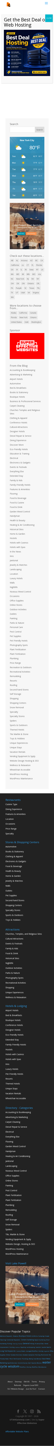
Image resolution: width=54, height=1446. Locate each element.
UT (17, 292)
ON (23, 283)
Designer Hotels (17, 431)
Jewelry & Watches (18, 565)
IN (26, 269)
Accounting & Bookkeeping (22, 370)
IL (21, 269)
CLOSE (49, 18)
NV (33, 279)
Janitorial (14, 560)
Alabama (15, 1336)
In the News (15, 551)
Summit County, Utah (24, 1363)
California (15, 265)
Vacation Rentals (17, 752)
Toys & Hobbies (17, 738)
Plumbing (14, 658)
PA (12, 288)
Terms (34, 1381)
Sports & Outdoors (19, 725)
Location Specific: (46, 1347)
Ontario (31, 283)
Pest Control (15, 631)
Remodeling (15, 676)
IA (17, 269)
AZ (31, 260)
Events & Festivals (18, 467)
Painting (13, 618)
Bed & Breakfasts (18, 387)
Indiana (17, 1347)
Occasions (14, 596)
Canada (33, 313)
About (10, 1381)
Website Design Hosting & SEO (24, 760)
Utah (23, 292)
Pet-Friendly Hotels (19, 640)
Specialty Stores (17, 716)
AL (17, 260)
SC (25, 288)
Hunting (12, 1347)
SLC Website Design (15, 1389)
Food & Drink (16, 507)
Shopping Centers (18, 703)
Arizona (24, 260)
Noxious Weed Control (20, 591)
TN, (38, 288)
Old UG (27, 1381)
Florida (39, 265)
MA (12, 274)
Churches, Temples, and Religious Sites (23, 933)
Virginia (36, 292)
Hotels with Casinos (19, 542)
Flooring (13, 493)
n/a (39, 274)
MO (33, 274)
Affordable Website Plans (17, 1431)
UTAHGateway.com (20, 1419)
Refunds (17, 1385)
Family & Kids (16, 480)
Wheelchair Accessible (20, 769)
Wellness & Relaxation (20, 765)
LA (42, 269)
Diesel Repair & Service (20, 435)
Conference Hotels (18, 422)
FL (32, 265)
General (26, 1343)
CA (42, 260)
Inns (12, 556)
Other (8, 1355)
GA (12, 269)
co (23, 265)
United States (16, 322)
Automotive (15, 383)
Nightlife (14, 587)
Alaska (13, 313)
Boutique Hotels (17, 396)
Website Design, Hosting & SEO (20, 1244)
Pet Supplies (15, 636)
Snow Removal (17, 707)
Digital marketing (40, 1340)
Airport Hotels (16, 379)
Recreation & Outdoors (21, 667)
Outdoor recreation (29, 1355)
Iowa (31, 269)
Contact (41, 1389)
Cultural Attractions (19, 427)
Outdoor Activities (18, 609)
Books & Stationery (19, 392)
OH (12, 283)
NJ (28, 279)
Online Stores (16, 605)
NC (12, 279)
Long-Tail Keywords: (8, 1351)
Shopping (14, 698)
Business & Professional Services (25, 401)
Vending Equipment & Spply (22, 756)
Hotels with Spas (17, 547)
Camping (41, 1336)
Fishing (9, 1344)
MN (28, 274)
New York (20, 279)
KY (37, 269)
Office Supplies (17, 600)
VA (29, 292)
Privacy (42, 1381)
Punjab (19, 288)
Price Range (15, 663)
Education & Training (19, 453)
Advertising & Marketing (21, 374)
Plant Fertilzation (17, 654)
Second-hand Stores (19, 689)
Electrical (14, 458)
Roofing (13, 685)
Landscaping (15, 569)
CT (28, 265)
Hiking (32, 1344)
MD (17, 274)
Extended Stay (16, 475)
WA (12, 297)
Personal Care (16, 627)
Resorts (13, 680)
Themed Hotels (17, 729)
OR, (38, 283)
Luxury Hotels (16, 578)
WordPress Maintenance (21, 778)
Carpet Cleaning (17, 405)
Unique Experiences (19, 743)
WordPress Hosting (19, 774)
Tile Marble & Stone (19, 734)
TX (12, 292)
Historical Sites (16, 529)
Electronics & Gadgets (20, 462)
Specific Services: (12, 1363)
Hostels (13, 538)
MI (23, 274)
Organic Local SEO (30, 1385)
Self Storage (15, 694)
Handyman (15, 516)
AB (12, 260)
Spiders (13, 720)
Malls (12, 582)
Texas (31, 288)
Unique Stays (16, 747)
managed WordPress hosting (34, 1351)
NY (38, 279)
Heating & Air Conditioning (22, 524)
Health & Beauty (17, 520)
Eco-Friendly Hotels (19, 449)
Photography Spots (19, 645)
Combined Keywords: (13, 1340)
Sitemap (18, 1381)
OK (18, 283)
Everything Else (17, 471)
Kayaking (23, 1347)
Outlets (13, 614)
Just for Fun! (31, 1389)
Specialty (14, 711)
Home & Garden (17, 533)
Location (14, 573)
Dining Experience (18, 440)
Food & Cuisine (17, 502)
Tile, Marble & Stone (15, 1234)
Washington (36, 322)
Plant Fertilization (18, 649)
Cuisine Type (11, 804)
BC (36, 260)
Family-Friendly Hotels (20, 484)
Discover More (17, 444)
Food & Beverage (18, 498)
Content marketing (27, 1340)
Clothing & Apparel (18, 418)
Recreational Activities (20, 671)
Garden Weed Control (20, 511)
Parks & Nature (17, 622)
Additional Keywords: (6, 1336)
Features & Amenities (20, 489)
